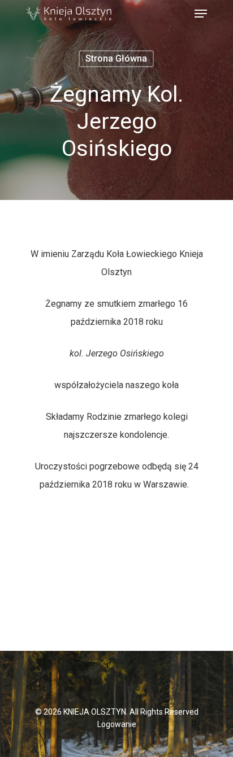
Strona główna (116, 58)
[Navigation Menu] (201, 13)
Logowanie (116, 724)
